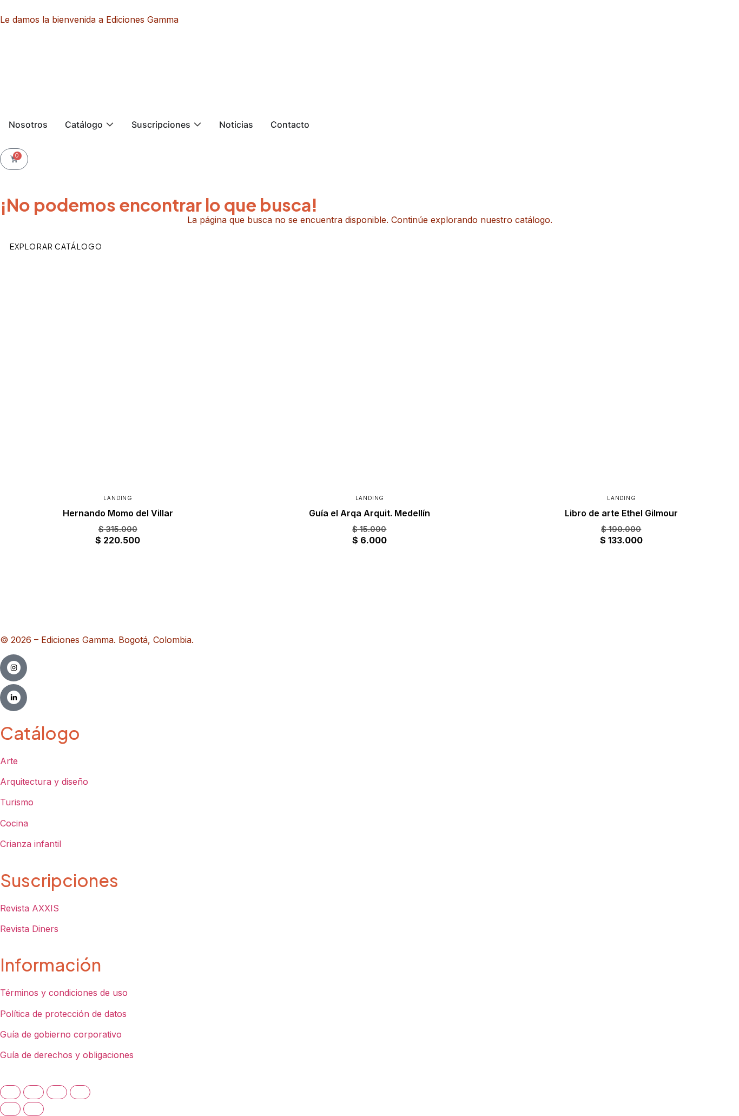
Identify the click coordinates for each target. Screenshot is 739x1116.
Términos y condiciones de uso (64, 992)
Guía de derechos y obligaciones (67, 1054)
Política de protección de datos (63, 1013)
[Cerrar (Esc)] (80, 1092)
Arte (9, 761)
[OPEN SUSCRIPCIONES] (197, 124)
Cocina (14, 823)
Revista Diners (29, 928)
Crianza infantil (30, 843)
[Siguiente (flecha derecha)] (33, 1109)
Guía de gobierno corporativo (61, 1034)
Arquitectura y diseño (44, 781)
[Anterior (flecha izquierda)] (10, 1109)
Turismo (17, 802)
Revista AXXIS (29, 908)
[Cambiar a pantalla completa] (33, 1092)
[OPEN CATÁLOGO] (109, 124)
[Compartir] (57, 1092)
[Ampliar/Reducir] (10, 1092)
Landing (117, 498)
